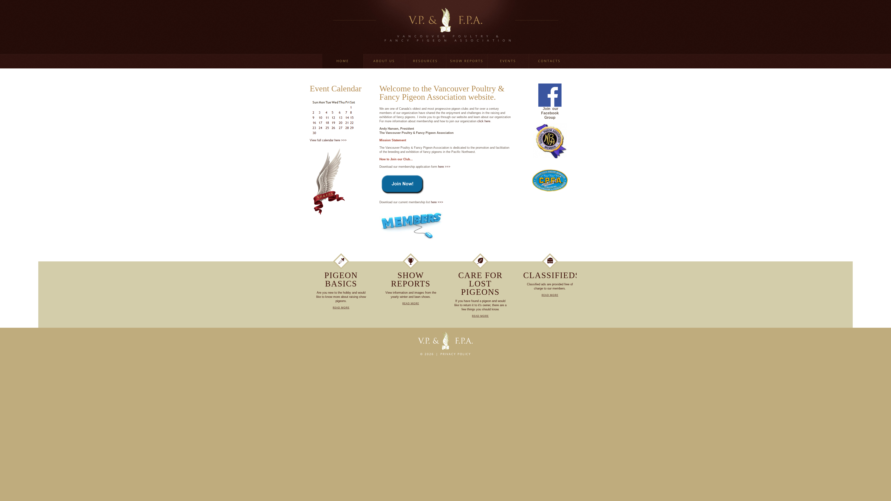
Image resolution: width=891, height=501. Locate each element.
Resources (425, 61)
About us (384, 61)
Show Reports (466, 61)
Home (342, 61)
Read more (550, 295)
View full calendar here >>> (328, 140)
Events (508, 61)
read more (341, 307)
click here (483, 121)
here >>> (444, 166)
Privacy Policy (455, 354)
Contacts (549, 61)
